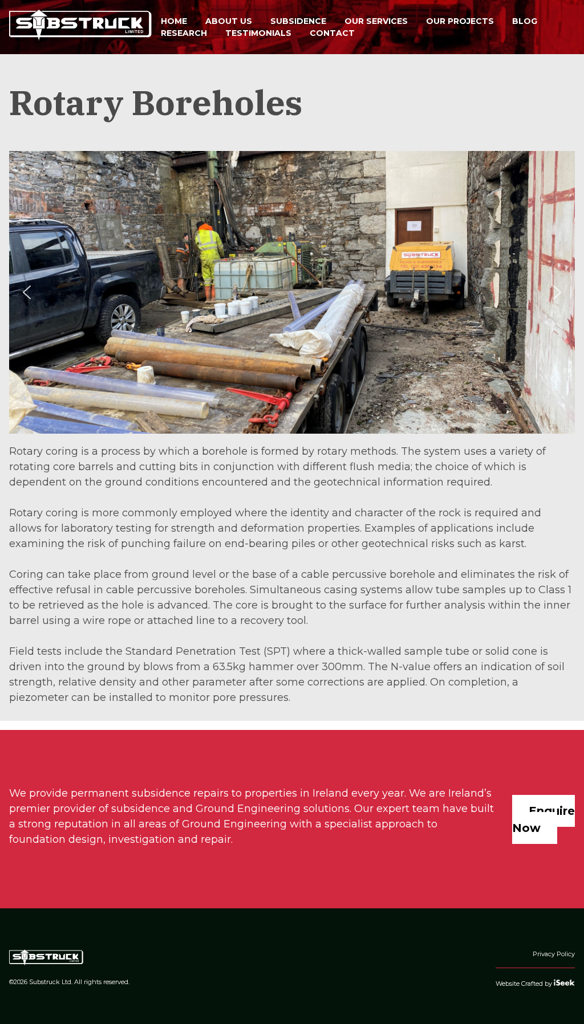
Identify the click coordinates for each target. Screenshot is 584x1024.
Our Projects (460, 21)
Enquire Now (543, 819)
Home (174, 21)
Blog (524, 21)
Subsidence (298, 21)
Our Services (376, 21)
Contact (332, 33)
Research (184, 33)
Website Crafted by (525, 984)
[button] (27, 292)
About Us (228, 21)
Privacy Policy (554, 954)
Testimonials (258, 33)
